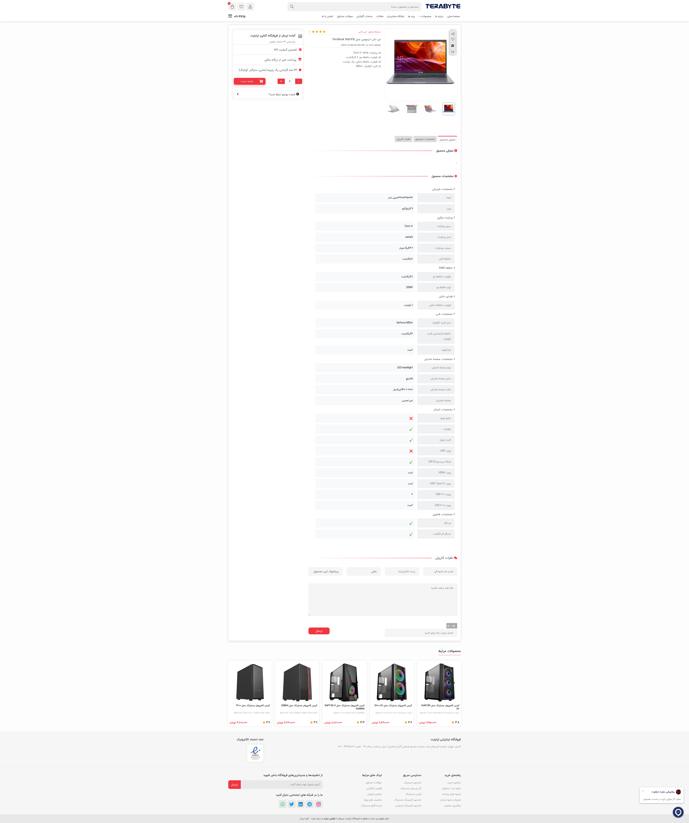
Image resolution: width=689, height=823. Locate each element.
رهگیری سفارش (452, 805)
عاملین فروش (374, 794)
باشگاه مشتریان (395, 16)
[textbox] (354, 6)
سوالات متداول (345, 16)
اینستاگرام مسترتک (371, 805)
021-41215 (239, 16)
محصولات (426, 16)
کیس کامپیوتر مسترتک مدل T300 (253, 705)
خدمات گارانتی (364, 16)
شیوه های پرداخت (451, 794)
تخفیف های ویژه (373, 800)
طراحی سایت (329, 818)
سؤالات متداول (374, 782)
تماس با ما (327, 16)
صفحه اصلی (453, 16)
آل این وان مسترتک (410, 788)
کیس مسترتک (413, 794)
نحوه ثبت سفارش (451, 788)
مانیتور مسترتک (412, 782)
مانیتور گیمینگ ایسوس (408, 805)
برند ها (411, 16)
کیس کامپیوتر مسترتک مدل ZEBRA (299, 705)
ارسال (234, 784)
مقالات (379, 16)
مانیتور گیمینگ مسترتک (407, 800)
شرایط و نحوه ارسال (450, 800)
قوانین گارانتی (374, 788)
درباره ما (439, 16)
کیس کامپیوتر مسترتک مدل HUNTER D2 (440, 707)
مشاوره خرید (454, 782)
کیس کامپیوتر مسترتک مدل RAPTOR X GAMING (345, 707)
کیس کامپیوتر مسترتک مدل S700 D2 (393, 705)
